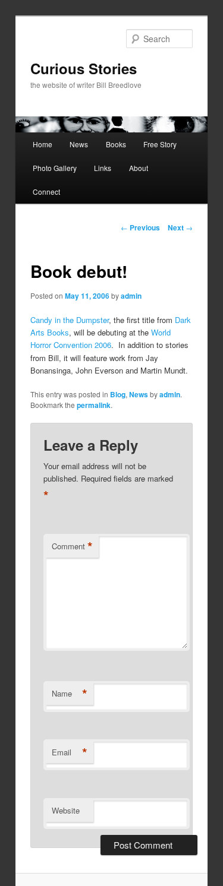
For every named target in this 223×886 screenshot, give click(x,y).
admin (131, 295)
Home (42, 144)
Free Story (160, 144)
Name (69, 693)
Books (116, 144)
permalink (94, 405)
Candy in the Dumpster (69, 319)
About (138, 168)
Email (69, 752)
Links (102, 168)
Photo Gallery (55, 168)
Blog (117, 394)
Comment (72, 546)
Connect (46, 191)
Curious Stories (83, 68)
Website (66, 810)
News (79, 144)
